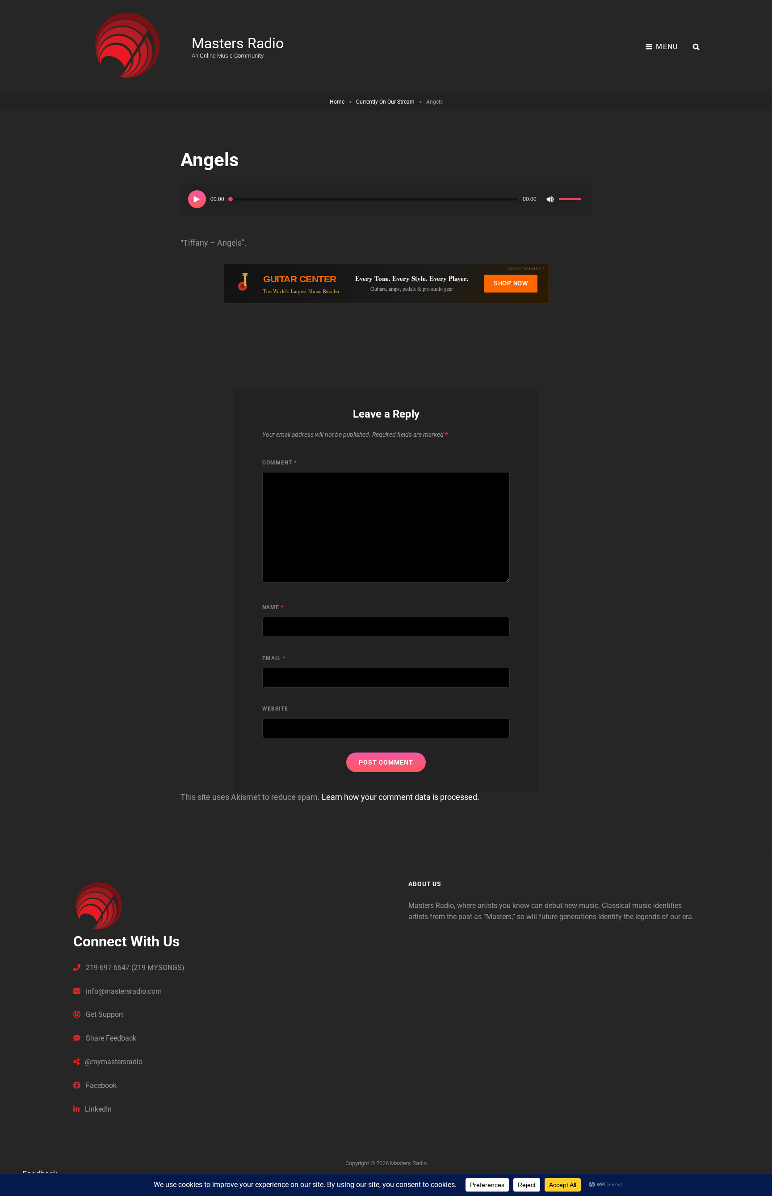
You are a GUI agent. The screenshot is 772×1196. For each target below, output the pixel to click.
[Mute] (550, 199)
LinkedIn (97, 1109)
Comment (279, 463)
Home (337, 102)
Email (273, 658)
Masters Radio (238, 43)
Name (273, 607)
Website (275, 709)
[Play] (197, 199)
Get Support (103, 1014)
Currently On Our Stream (385, 102)
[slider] (571, 200)
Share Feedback (110, 1038)
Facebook (100, 1085)
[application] (386, 199)
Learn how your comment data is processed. (400, 797)
